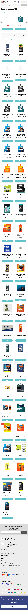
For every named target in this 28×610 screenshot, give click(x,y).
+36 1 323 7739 (8, 538)
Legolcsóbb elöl (16, 35)
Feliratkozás (24, 532)
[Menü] (24, 2)
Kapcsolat (3, 560)
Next (27, 22)
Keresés (24, 5)
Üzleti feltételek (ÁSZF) (5, 567)
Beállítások (14, 602)
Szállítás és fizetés (4, 551)
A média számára (4, 568)
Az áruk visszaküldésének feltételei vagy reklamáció (10, 565)
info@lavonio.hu (9, 543)
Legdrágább (23, 35)
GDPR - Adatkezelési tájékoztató (7, 563)
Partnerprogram (4, 562)
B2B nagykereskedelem (5, 555)
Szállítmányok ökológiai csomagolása (8, 553)
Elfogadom (14, 606)
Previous (1, 22)
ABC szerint (5, 36)
